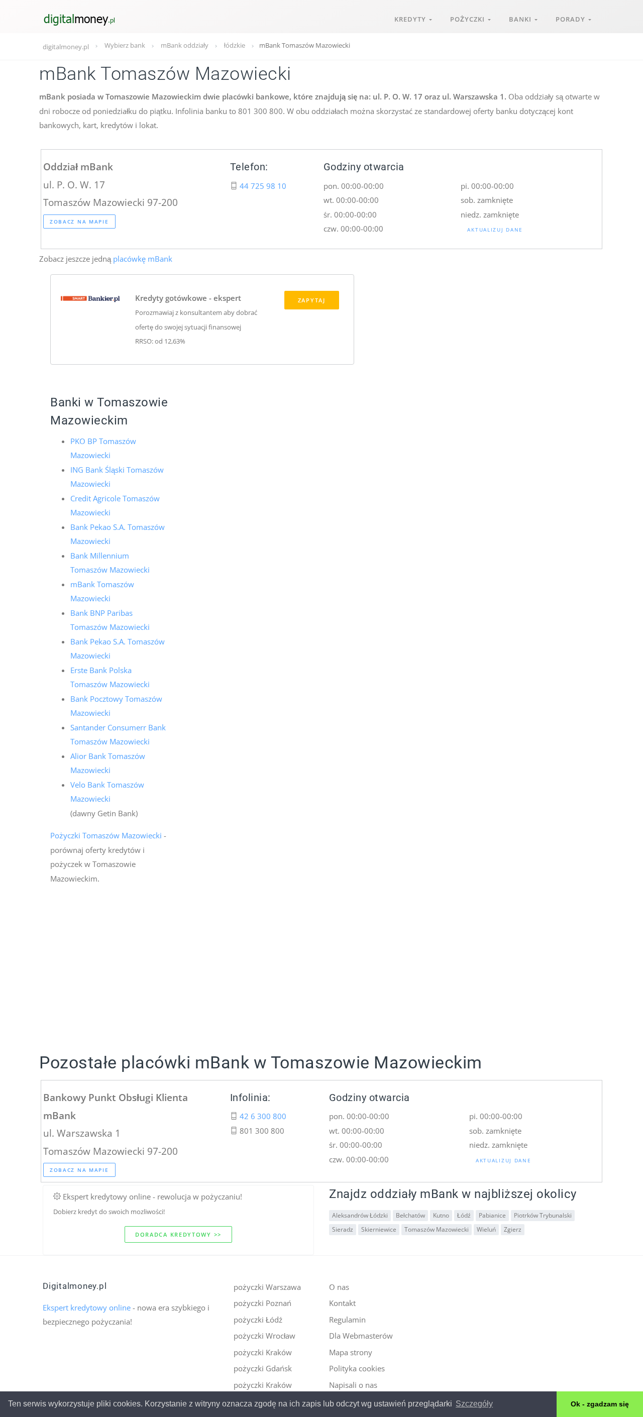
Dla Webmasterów (361, 1336)
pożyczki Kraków (263, 1352)
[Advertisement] (321, 980)
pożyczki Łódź (258, 1320)
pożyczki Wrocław (264, 1336)
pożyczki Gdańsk (263, 1368)
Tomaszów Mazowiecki (436, 1229)
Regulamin (347, 1320)
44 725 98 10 (263, 186)
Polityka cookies (357, 1368)
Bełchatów (410, 1215)
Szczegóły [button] (474, 1403)
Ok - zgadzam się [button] (600, 1404)
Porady (572, 19)
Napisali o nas (353, 1385)
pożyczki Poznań (262, 1303)
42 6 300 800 (263, 1116)
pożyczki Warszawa (267, 1287)
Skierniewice (378, 1229)
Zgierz (512, 1229)
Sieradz (342, 1229)
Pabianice (492, 1215)
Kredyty (411, 19)
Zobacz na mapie (79, 221)
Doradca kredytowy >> (178, 1234)
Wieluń (486, 1229)
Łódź (464, 1215)
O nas (339, 1287)
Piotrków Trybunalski (543, 1215)
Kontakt (342, 1303)
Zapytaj (312, 300)
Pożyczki (469, 19)
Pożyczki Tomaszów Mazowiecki (106, 835)
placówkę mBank (142, 259)
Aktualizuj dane (495, 229)
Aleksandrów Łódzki (360, 1215)
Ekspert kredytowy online (87, 1307)
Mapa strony (350, 1352)
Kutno (441, 1215)
